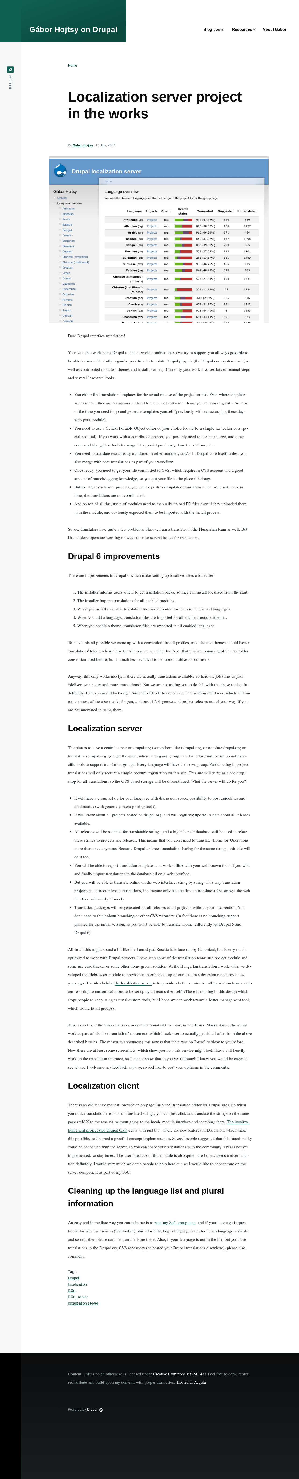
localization (77, 1284)
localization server (83, 1303)
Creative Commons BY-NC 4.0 (179, 1373)
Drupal (73, 1278)
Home (72, 65)
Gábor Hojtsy (83, 145)
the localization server (133, 983)
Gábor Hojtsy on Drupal (73, 29)
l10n (71, 1291)
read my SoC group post (175, 1222)
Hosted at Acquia (191, 1382)
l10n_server (78, 1297)
